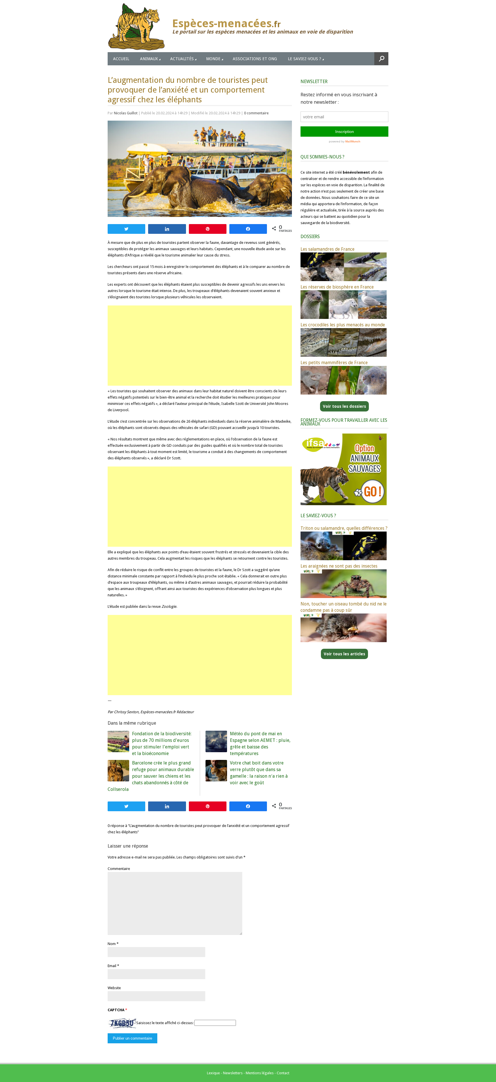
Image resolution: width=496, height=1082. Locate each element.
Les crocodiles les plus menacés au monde (343, 325)
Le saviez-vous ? (304, 58)
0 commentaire (256, 113)
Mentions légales (260, 1073)
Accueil (121, 58)
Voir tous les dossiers (344, 406)
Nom (112, 944)
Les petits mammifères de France (334, 362)
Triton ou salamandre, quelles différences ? (344, 528)
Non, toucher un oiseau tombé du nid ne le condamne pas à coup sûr (344, 607)
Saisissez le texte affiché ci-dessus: (164, 1023)
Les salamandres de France (327, 249)
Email (112, 966)
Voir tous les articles (344, 654)
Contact (283, 1073)
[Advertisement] (200, 345)
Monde (213, 58)
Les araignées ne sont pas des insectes (339, 566)
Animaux (149, 58)
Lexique (213, 1073)
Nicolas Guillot (125, 113)
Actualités (182, 58)
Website (114, 988)
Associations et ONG (255, 58)
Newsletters (233, 1073)
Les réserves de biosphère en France (337, 287)
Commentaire (119, 869)
